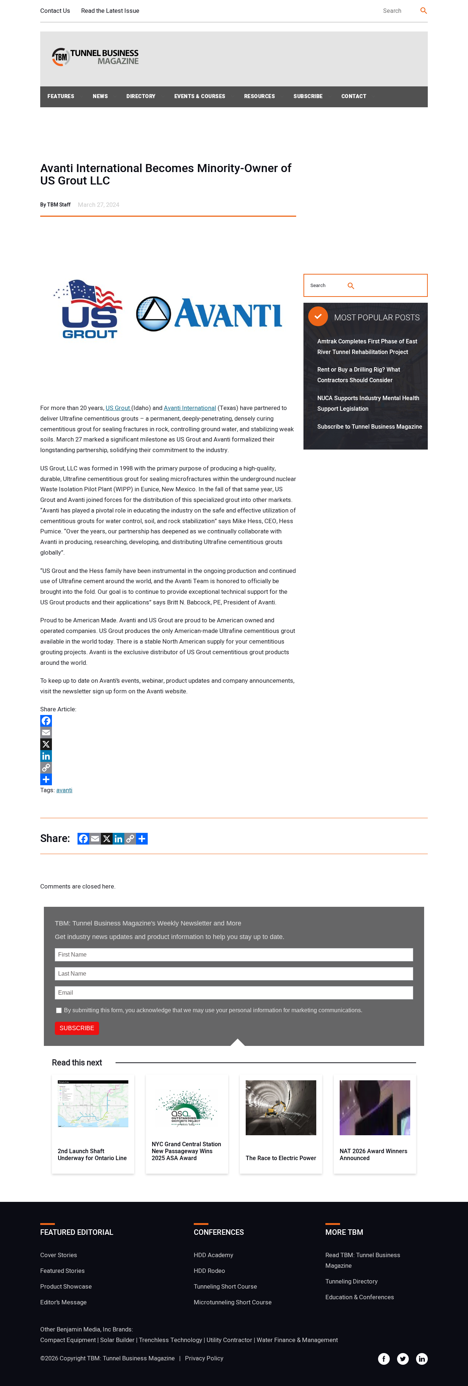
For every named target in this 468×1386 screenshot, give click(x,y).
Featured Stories (62, 1270)
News (100, 96)
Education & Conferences (359, 1297)
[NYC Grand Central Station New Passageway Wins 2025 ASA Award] (187, 1107)
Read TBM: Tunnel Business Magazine (362, 1260)
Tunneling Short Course (225, 1286)
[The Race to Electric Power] (281, 1107)
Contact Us (55, 10)
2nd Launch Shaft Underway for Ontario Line (92, 1155)
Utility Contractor (229, 1339)
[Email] (168, 732)
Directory (141, 96)
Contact (354, 96)
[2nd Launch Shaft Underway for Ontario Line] (93, 1107)
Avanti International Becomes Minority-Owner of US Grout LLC (165, 174)
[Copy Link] (168, 768)
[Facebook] (168, 721)
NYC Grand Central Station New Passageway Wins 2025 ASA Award (186, 1151)
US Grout (118, 408)
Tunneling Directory (351, 1281)
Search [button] (424, 11)
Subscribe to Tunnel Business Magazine (369, 426)
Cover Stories (58, 1255)
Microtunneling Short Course (233, 1302)
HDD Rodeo (209, 1270)
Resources (259, 96)
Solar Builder (117, 1339)
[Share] (168, 779)
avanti (64, 790)
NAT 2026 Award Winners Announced (373, 1155)
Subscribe (308, 96)
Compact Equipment (68, 1339)
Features (61, 96)
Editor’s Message (63, 1302)
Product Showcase (66, 1286)
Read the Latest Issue (110, 10)
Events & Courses (200, 96)
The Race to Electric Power (281, 1158)
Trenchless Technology (170, 1339)
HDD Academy (213, 1255)
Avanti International (190, 408)
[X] (168, 744)
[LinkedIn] (168, 756)
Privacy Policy (204, 1358)
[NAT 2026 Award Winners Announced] (375, 1107)
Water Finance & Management (297, 1339)
